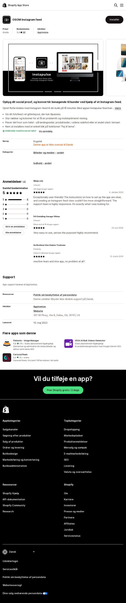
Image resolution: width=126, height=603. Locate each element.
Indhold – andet (42, 163)
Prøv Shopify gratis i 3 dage (63, 390)
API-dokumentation (14, 499)
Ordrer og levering (13, 447)
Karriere (69, 499)
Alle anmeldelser (13, 232)
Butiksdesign (10, 453)
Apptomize (42, 32)
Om (66, 493)
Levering (69, 465)
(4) (24, 32)
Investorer (70, 505)
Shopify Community (14, 505)
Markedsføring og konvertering (21, 459)
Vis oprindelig (45, 131)
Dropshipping (72, 429)
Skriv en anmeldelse (15, 226)
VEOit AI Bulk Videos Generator (90, 340)
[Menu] (121, 5)
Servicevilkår (10, 569)
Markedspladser (73, 435)
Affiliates (69, 523)
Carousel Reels (20, 354)
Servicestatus (72, 535)
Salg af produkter (13, 441)
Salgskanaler (10, 429)
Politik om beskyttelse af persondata (55, 295)
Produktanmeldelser (76, 441)
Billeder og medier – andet (48, 152)
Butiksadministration (15, 465)
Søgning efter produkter (17, 435)
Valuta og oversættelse (78, 471)
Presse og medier (74, 511)
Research (8, 511)
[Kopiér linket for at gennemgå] (45, 181)
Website (38, 311)
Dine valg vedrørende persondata (22, 593)
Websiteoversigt (12, 585)
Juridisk (68, 529)
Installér (114, 19)
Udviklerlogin (10, 561)
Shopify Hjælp (11, 493)
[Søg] (115, 5)
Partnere (69, 517)
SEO (66, 459)
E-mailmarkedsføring (76, 453)
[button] (32, 344)
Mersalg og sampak (75, 447)
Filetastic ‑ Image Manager (26, 340)
